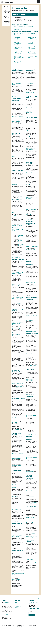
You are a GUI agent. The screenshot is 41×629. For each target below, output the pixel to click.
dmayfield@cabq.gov (16, 465)
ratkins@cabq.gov (15, 96)
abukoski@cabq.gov (30, 471)
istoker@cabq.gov (29, 86)
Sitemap (16, 607)
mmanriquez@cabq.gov (17, 187)
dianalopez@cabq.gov (19, 196)
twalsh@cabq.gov (33, 365)
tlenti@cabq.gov (18, 166)
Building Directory (6, 7)
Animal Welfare (17, 35)
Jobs (16, 602)
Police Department (31, 52)
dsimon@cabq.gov (29, 320)
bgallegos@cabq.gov (34, 569)
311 (4, 614)
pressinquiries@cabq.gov (31, 158)
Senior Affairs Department (33, 53)
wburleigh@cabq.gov (30, 219)
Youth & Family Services (32, 60)
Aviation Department (18, 39)
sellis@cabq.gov (15, 129)
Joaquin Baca (20, 235)
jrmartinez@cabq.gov (34, 562)
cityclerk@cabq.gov (16, 215)
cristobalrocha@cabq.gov (17, 225)
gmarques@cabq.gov (16, 276)
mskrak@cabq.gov (32, 533)
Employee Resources (19, 606)
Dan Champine (21, 244)
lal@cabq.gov (18, 491)
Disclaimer (17, 603)
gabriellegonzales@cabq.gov (31, 331)
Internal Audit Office (32, 37)
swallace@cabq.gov (20, 386)
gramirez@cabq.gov (16, 579)
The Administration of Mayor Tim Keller (7, 12)
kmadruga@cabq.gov (16, 587)
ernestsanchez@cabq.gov (31, 496)
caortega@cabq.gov (16, 121)
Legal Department (31, 38)
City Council (16, 42)
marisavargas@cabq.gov (31, 130)
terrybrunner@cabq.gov (30, 249)
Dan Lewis (20, 239)
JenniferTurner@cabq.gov (31, 285)
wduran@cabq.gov (20, 539)
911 (7, 617)
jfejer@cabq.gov (20, 519)
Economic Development (18, 49)
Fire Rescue (16, 60)
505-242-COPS (7, 619)
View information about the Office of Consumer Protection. (17, 323)
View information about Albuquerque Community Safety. (17, 83)
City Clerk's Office (17, 41)
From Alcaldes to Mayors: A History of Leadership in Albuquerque (7, 19)
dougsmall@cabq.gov (30, 214)
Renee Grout (20, 245)
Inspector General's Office (33, 35)
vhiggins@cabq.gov (16, 257)
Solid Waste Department (32, 54)
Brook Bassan (21, 237)
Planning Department (32, 51)
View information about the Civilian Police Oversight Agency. (17, 298)
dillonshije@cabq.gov (16, 458)
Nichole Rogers (21, 240)
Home (13, 6)
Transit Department (31, 58)
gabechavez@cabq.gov (30, 294)
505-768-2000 (9, 614)
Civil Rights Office (17, 43)
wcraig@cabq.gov (15, 422)
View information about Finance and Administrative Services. (17, 486)
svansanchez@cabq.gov (17, 159)
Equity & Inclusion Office (19, 56)
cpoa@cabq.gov (20, 303)
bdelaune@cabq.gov (32, 434)
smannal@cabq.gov (16, 367)
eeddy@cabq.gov (34, 502)
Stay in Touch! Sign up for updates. (34, 611)
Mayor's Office (30, 42)
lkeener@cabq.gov (29, 522)
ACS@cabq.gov (15, 87)
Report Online (4, 616)
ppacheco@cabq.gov (30, 112)
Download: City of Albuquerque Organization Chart (24, 26)
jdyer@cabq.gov (18, 429)
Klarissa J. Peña (21, 236)
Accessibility (17, 605)
